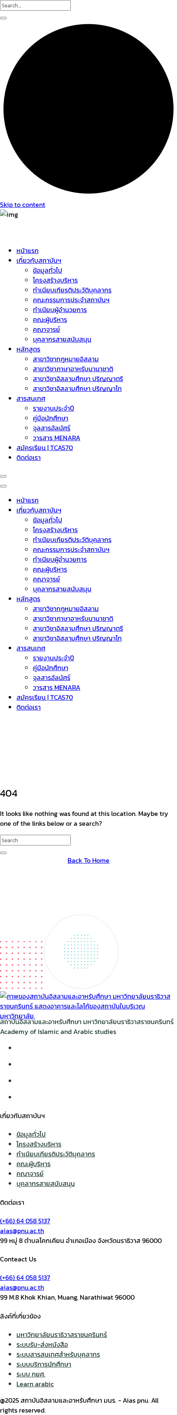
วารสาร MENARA (56, 438)
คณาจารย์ (46, 329)
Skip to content (22, 204)
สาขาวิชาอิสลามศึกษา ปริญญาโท (77, 388)
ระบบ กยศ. (30, 1374)
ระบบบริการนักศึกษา (43, 1364)
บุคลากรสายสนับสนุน (62, 339)
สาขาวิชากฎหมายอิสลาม (66, 359)
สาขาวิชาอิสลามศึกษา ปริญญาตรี (78, 379)
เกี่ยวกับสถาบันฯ (38, 260)
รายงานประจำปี (53, 408)
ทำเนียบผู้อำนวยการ (60, 310)
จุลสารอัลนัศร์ (51, 428)
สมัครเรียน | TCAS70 (44, 448)
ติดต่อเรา (28, 457)
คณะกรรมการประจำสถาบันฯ (71, 300)
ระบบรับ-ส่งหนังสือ (42, 1344)
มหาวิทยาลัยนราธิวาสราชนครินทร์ (61, 1334)
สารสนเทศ (30, 398)
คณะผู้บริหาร (50, 319)
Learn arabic (35, 1384)
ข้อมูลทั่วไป (47, 270)
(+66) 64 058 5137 (25, 1221)
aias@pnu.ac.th (22, 1231)
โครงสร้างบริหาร (55, 280)
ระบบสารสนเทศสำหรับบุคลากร (58, 1354)
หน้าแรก (27, 250)
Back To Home (88, 860)
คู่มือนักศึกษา (50, 418)
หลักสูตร (28, 349)
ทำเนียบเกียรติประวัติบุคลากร (72, 290)
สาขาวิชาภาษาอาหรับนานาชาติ (73, 369)
